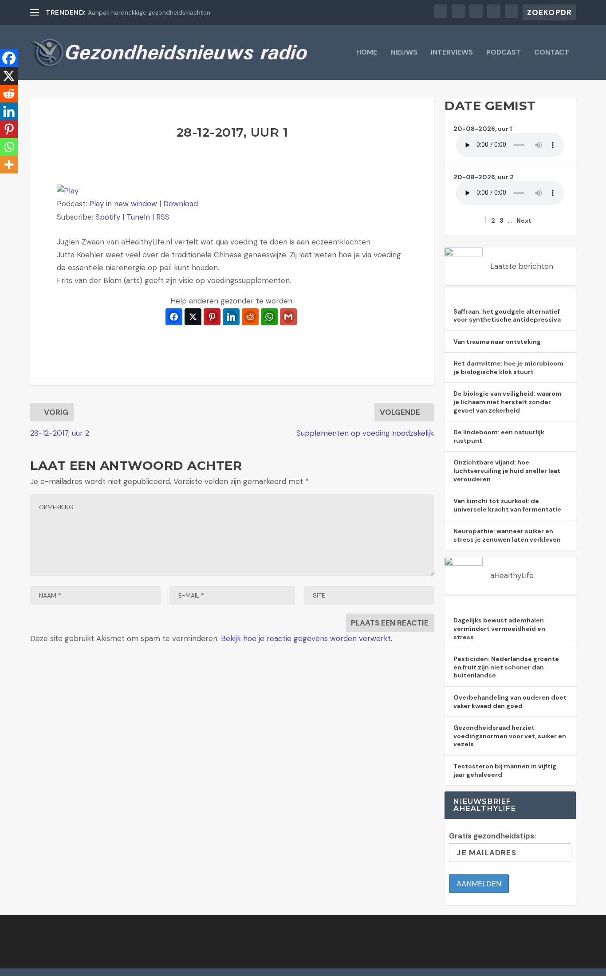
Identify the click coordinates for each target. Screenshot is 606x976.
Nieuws (403, 53)
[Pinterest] (9, 129)
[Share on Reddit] (250, 316)
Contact (551, 53)
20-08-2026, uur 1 (482, 129)
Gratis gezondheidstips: (492, 836)
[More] (9, 164)
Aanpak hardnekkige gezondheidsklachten (149, 12)
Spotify (107, 217)
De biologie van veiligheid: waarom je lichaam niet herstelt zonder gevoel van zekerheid (507, 402)
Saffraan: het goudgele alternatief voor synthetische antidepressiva (507, 315)
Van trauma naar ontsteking (497, 342)
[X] (9, 76)
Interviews (452, 53)
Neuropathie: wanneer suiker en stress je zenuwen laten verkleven (507, 535)
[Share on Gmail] (288, 316)
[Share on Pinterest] (212, 316)
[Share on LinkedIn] (231, 316)
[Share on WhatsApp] (269, 316)
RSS (162, 217)
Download (180, 204)
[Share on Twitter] (193, 316)
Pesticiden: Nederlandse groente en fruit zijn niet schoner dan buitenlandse (506, 667)
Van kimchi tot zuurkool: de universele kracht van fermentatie (507, 505)
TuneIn (138, 217)
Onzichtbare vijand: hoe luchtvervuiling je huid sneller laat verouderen (506, 470)
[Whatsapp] (9, 147)
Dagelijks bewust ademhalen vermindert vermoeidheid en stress (499, 628)
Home (366, 53)
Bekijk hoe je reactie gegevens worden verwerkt (306, 638)
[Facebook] (9, 58)
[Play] (68, 191)
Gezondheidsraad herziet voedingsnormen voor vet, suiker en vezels (509, 736)
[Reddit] (9, 93)
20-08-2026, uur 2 (483, 177)
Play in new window (123, 204)
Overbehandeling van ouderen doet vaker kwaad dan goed (510, 701)
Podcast (503, 53)
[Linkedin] (9, 111)
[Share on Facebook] (173, 316)
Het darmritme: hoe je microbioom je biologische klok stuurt (508, 367)
